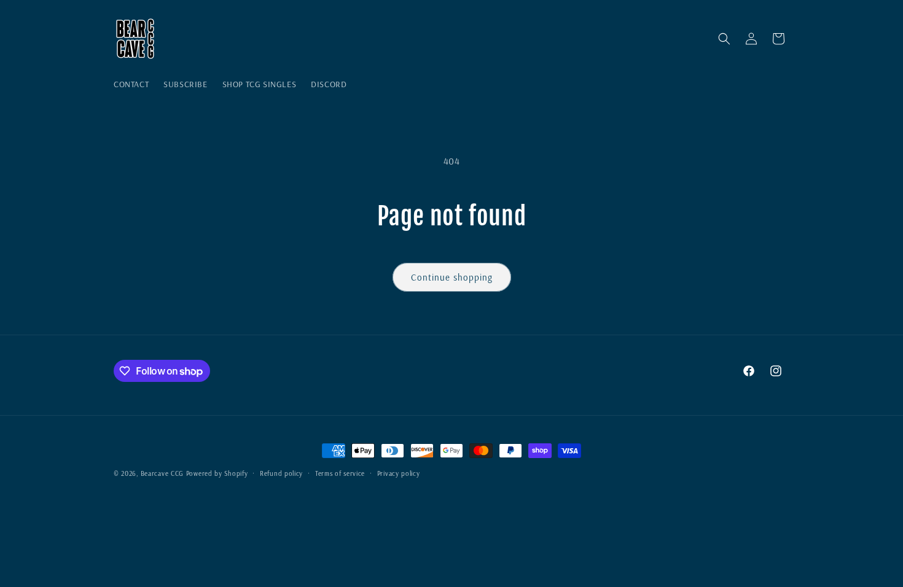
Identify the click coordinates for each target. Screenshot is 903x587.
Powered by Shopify (217, 473)
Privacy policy (398, 473)
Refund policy (281, 473)
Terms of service (340, 473)
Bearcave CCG (162, 473)
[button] (724, 38)
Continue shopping (452, 277)
